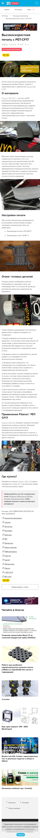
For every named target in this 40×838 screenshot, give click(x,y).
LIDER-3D (4, 44)
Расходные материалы (20, 16)
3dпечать (8, 535)
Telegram (12, 496)
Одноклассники (17, 499)
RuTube (29, 496)
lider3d (7, 560)
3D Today (5, 16)
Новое (30, 9)
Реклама (7, 28)
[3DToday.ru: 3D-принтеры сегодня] (12, 4)
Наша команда (14, 808)
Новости (6, 9)
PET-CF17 (25, 159)
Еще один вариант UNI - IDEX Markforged (15, 728)
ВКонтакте (21, 496)
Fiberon (7, 568)
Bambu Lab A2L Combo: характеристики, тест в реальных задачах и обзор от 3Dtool (20, 758)
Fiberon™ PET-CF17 (8, 98)
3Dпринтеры (9, 564)
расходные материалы (13, 518)
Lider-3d (7, 556)
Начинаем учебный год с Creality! (17, 788)
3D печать (8, 527)
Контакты (12, 803)
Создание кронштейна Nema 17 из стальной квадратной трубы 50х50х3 (18, 636)
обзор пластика (10, 547)
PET (5, 539)
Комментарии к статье (20, 587)
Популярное (18, 9)
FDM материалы (10, 552)
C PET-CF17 (8, 572)
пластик (7, 522)
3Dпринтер (8, 543)
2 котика (6, 699)
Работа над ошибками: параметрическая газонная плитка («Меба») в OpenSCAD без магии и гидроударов (17, 668)
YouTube (7, 499)
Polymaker (8, 531)
